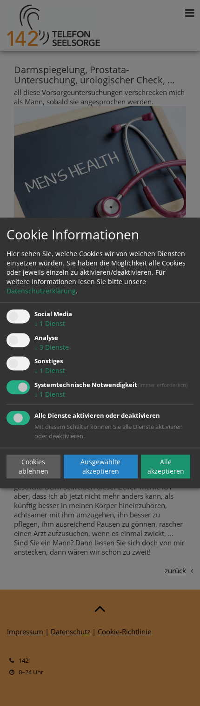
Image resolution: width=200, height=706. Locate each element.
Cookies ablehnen (33, 466)
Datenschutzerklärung (41, 290)
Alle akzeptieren (165, 466)
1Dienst (49, 323)
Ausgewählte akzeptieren (100, 466)
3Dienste (51, 347)
